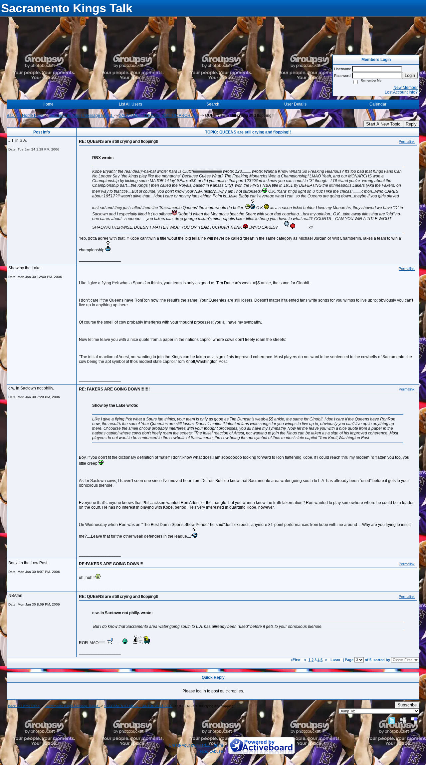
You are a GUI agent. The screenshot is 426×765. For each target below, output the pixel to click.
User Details (295, 104)
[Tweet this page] (391, 720)
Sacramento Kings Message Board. (81, 115)
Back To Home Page (25, 115)
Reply (411, 124)
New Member (405, 87)
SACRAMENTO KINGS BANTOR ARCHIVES (159, 115)
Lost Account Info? (401, 92)
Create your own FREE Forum (196, 745)
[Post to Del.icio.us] (414, 720)
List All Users (130, 104)
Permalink (407, 141)
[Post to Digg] (403, 720)
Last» (335, 660)
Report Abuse (210, 751)
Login (410, 75)
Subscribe (407, 704)
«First (296, 660)
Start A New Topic (383, 124)
